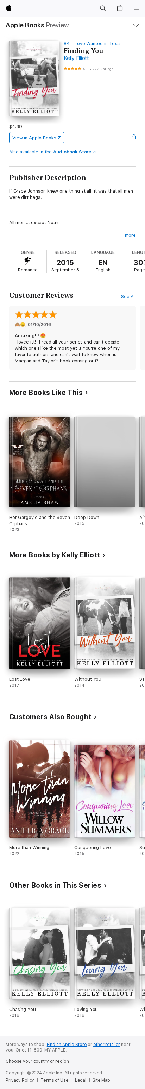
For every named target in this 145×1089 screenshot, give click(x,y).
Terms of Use (54, 1080)
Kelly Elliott (76, 58)
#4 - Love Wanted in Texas (93, 43)
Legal (80, 1080)
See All (128, 296)
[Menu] (136, 8)
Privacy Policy (20, 1080)
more (130, 235)
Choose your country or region (37, 1061)
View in (34, 137)
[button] (102, 8)
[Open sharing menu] (134, 137)
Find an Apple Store (67, 1044)
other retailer (106, 1044)
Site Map (101, 1080)
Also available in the (50, 151)
